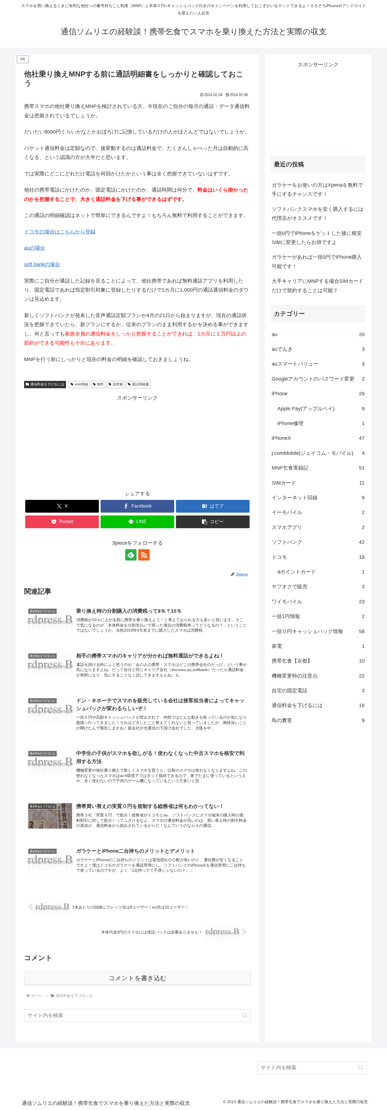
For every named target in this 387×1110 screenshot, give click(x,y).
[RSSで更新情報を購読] (144, 555)
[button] (213, 521)
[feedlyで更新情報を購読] (131, 555)
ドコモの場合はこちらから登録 (59, 232)
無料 (100, 384)
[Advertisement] (137, 442)
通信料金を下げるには (47, 384)
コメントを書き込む (138, 978)
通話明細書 (140, 384)
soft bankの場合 (42, 264)
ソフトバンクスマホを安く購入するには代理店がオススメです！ (317, 213)
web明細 (81, 384)
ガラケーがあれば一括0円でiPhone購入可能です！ (317, 261)
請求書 (118, 384)
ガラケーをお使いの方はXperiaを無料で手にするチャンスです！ (317, 189)
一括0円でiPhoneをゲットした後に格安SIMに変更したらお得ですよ (317, 237)
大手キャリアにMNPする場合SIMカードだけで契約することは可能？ (317, 285)
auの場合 (34, 248)
